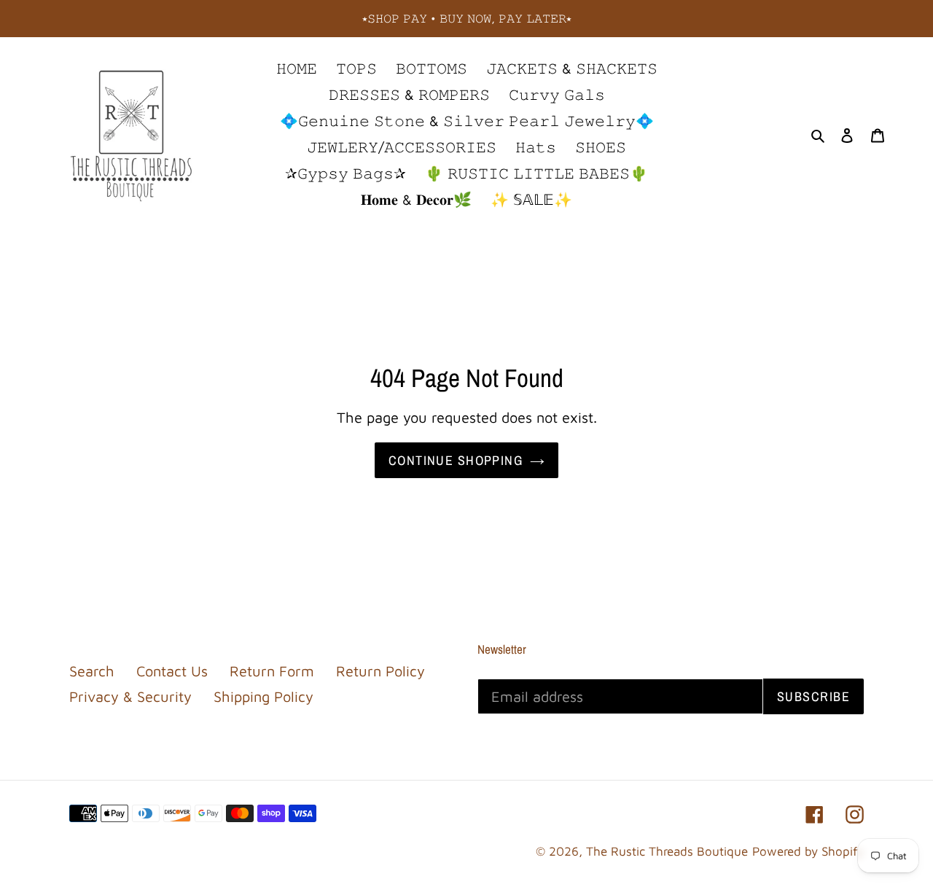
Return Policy (380, 671)
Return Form (272, 671)
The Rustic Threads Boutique (667, 851)
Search (91, 671)
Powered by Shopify (808, 851)
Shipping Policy (263, 696)
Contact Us (172, 671)
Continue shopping (456, 460)
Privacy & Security (130, 696)
